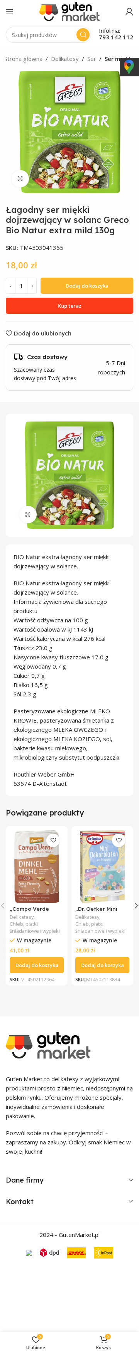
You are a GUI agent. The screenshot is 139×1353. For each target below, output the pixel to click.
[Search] (83, 34)
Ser (91, 58)
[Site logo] (69, 11)
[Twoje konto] (129, 11)
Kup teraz (69, 305)
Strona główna (23, 58)
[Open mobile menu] (9, 11)
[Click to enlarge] (20, 178)
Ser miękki (119, 58)
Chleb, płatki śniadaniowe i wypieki (35, 927)
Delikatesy (65, 58)
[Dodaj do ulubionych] (53, 840)
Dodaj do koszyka (87, 285)
